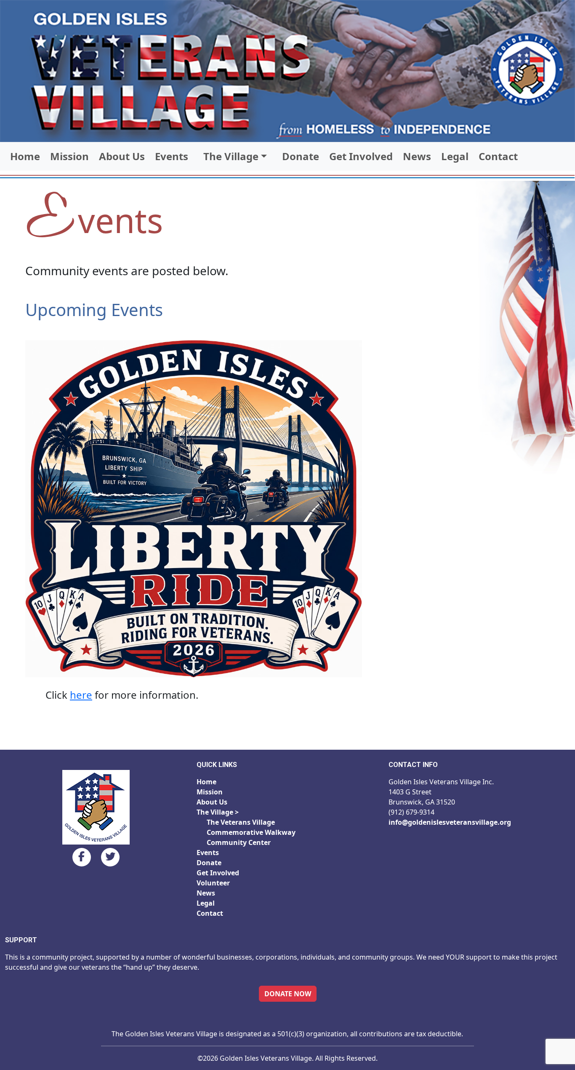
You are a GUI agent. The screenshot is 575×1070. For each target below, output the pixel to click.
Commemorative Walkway (251, 832)
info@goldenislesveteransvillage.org (450, 822)
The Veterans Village (241, 822)
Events (171, 156)
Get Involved (361, 156)
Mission (69, 156)
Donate (300, 156)
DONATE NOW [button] (287, 993)
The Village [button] (230, 156)
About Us (122, 156)
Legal (455, 156)
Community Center (239, 842)
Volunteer (213, 883)
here (81, 695)
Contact (498, 156)
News (417, 156)
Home (25, 156)
